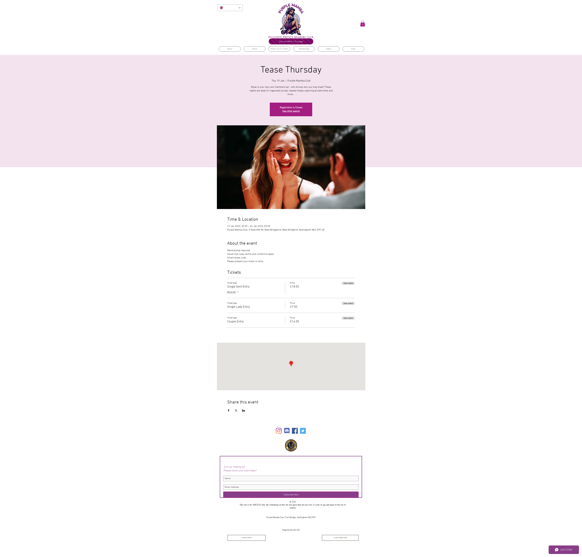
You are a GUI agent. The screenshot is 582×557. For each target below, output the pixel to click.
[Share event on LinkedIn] (243, 410)
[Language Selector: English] (230, 7)
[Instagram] (279, 431)
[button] (362, 23)
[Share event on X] (236, 410)
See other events (291, 111)
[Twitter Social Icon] (303, 431)
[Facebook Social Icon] (295, 431)
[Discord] (287, 431)
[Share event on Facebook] (228, 410)
